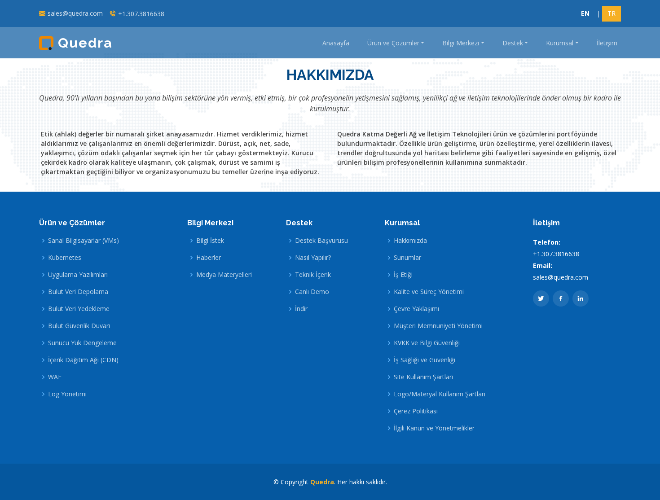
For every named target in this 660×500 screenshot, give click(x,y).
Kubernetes (64, 257)
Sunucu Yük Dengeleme (82, 343)
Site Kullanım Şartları (423, 377)
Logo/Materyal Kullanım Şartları (439, 394)
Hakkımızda (410, 240)
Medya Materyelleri (224, 275)
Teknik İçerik (313, 275)
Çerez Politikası (416, 411)
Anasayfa (335, 43)
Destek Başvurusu (321, 240)
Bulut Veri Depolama (78, 292)
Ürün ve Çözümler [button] (393, 43)
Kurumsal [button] (559, 43)
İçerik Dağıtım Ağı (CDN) (83, 360)
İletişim (607, 43)
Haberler (208, 257)
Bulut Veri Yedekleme (79, 309)
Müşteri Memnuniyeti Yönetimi (438, 326)
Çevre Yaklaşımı (416, 309)
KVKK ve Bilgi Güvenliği (427, 343)
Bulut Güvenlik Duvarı (79, 326)
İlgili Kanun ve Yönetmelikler (434, 428)
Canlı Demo (312, 292)
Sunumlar (407, 257)
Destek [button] (512, 43)
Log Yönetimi (67, 394)
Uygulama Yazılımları (78, 275)
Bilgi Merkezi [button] (460, 43)
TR (611, 13)
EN (585, 13)
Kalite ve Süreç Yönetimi (429, 292)
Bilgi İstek (210, 240)
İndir (301, 309)
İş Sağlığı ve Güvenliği (424, 360)
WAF (55, 377)
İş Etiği (403, 275)
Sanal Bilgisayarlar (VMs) (83, 240)
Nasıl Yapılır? (313, 257)
